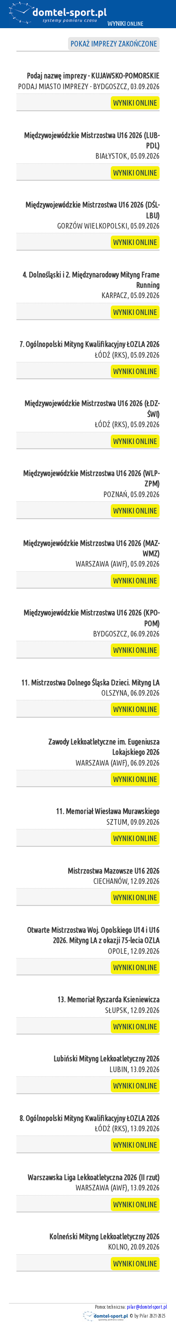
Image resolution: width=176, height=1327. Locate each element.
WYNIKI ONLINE (135, 103)
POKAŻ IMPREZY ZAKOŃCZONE (113, 43)
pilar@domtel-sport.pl (147, 1307)
